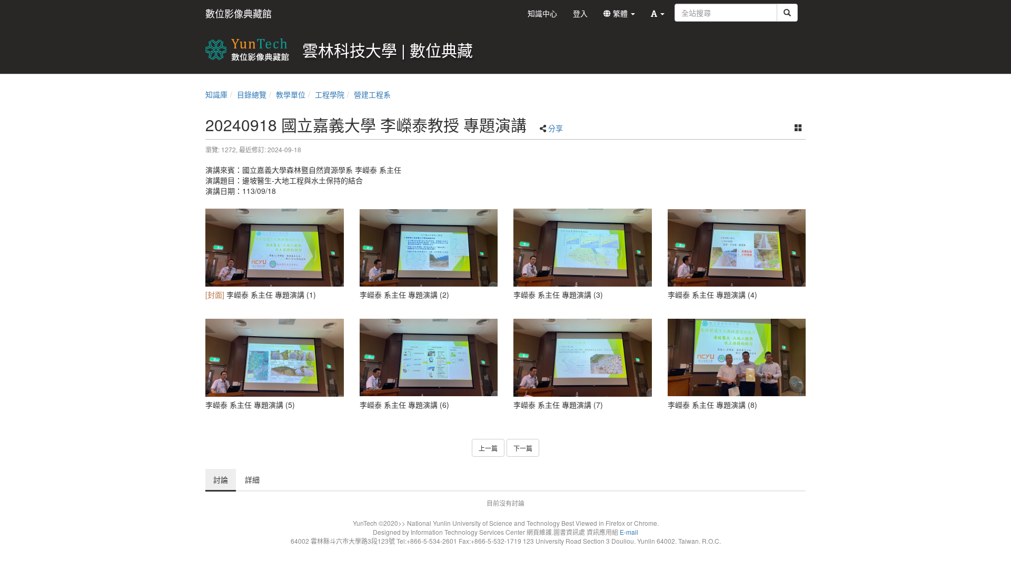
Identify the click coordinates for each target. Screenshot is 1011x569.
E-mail (629, 531)
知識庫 (216, 94)
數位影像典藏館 (238, 13)
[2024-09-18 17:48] (274, 248)
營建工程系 (372, 94)
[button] (657, 13)
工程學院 (329, 94)
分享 (555, 128)
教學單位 (290, 94)
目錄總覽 (251, 94)
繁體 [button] (620, 13)
